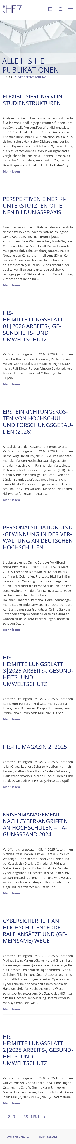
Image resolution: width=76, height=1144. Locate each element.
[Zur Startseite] (12, 10)
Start (9, 77)
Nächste (38, 1116)
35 (25, 1116)
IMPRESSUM (48, 1136)
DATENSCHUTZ (18, 1136)
